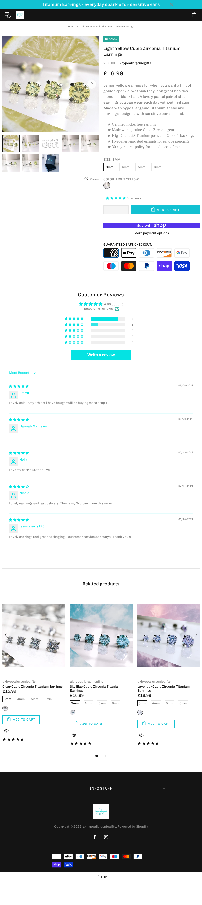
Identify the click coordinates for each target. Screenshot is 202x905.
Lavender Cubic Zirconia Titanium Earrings (163, 688)
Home (71, 26)
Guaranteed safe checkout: (127, 244)
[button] (116, 198)
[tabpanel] (33, 672)
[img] (19, 386)
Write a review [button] (101, 354)
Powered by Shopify (133, 826)
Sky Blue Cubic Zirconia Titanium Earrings (95, 688)
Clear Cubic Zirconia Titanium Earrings (32, 686)
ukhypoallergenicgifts (20, 15)
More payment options (151, 233)
